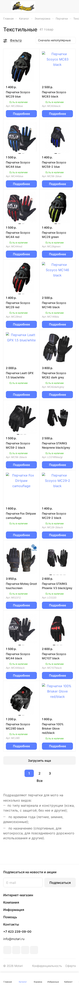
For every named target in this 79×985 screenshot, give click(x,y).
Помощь (10, 917)
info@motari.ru (14, 939)
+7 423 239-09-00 (17, 932)
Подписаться (60, 883)
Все (40, 781)
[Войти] (64, 6)
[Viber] (25, 950)
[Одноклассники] (16, 950)
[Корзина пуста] (72, 6)
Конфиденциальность (47, 965)
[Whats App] (34, 950)
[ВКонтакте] (7, 950)
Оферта (70, 965)
